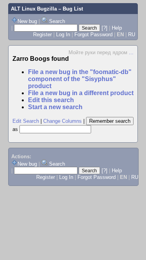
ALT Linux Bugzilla (34, 9)
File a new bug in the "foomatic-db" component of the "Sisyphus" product (80, 79)
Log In (63, 34)
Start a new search (55, 107)
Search (57, 21)
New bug (27, 21)
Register (42, 34)
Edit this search (51, 100)
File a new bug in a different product (81, 93)
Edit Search (25, 121)
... (131, 52)
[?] (104, 28)
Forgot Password (93, 34)
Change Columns (62, 121)
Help (117, 28)
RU (131, 34)
